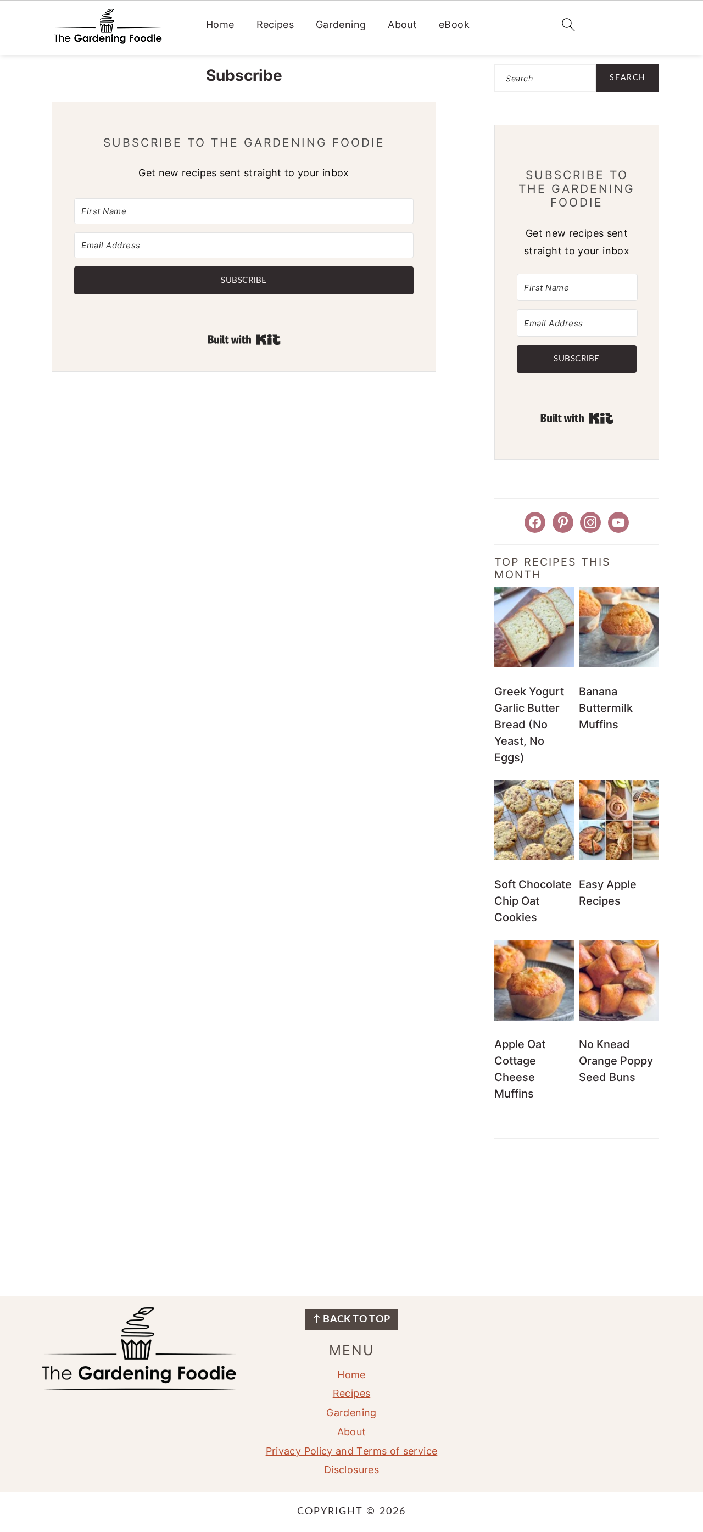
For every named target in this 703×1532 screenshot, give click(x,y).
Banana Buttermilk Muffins (606, 708)
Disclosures (351, 1469)
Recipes (275, 24)
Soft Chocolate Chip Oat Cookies (533, 901)
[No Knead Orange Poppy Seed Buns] (619, 1017)
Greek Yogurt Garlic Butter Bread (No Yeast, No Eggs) (529, 724)
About (402, 24)
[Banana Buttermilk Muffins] (619, 664)
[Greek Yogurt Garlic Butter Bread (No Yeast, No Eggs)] (534, 664)
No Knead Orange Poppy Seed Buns (616, 1061)
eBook (454, 24)
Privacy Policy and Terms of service (352, 1451)
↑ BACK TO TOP (351, 1319)
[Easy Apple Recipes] (619, 857)
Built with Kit (244, 339)
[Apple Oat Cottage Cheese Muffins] (534, 1017)
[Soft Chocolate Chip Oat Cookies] (534, 857)
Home (220, 24)
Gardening (341, 24)
